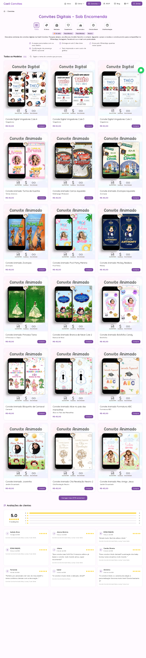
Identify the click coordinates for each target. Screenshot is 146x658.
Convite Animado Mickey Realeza (116, 263)
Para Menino (68, 33)
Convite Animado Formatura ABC (116, 406)
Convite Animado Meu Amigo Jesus (117, 481)
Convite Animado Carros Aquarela (69, 191)
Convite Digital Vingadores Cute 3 (68, 119)
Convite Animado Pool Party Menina (70, 263)
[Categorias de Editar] (84, 3)
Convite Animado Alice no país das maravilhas (69, 408)
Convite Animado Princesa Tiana (21, 334)
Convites (94, 4)
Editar (80, 4)
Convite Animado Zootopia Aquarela (117, 191)
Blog (118, 4)
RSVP (108, 4)
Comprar (42, 126)
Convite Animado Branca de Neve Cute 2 (72, 334)
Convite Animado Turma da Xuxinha (23, 191)
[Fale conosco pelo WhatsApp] (141, 70)
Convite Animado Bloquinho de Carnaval (25, 406)
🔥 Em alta (56, 33)
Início (69, 4)
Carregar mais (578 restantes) (73, 498)
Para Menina (80, 33)
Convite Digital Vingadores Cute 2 (116, 119)
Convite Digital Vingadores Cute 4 (21, 119)
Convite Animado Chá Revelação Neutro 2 (73, 481)
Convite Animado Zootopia (18, 263)
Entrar (138, 4)
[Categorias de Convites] (99, 3)
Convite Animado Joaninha (19, 481)
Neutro (90, 33)
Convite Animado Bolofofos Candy (116, 334)
